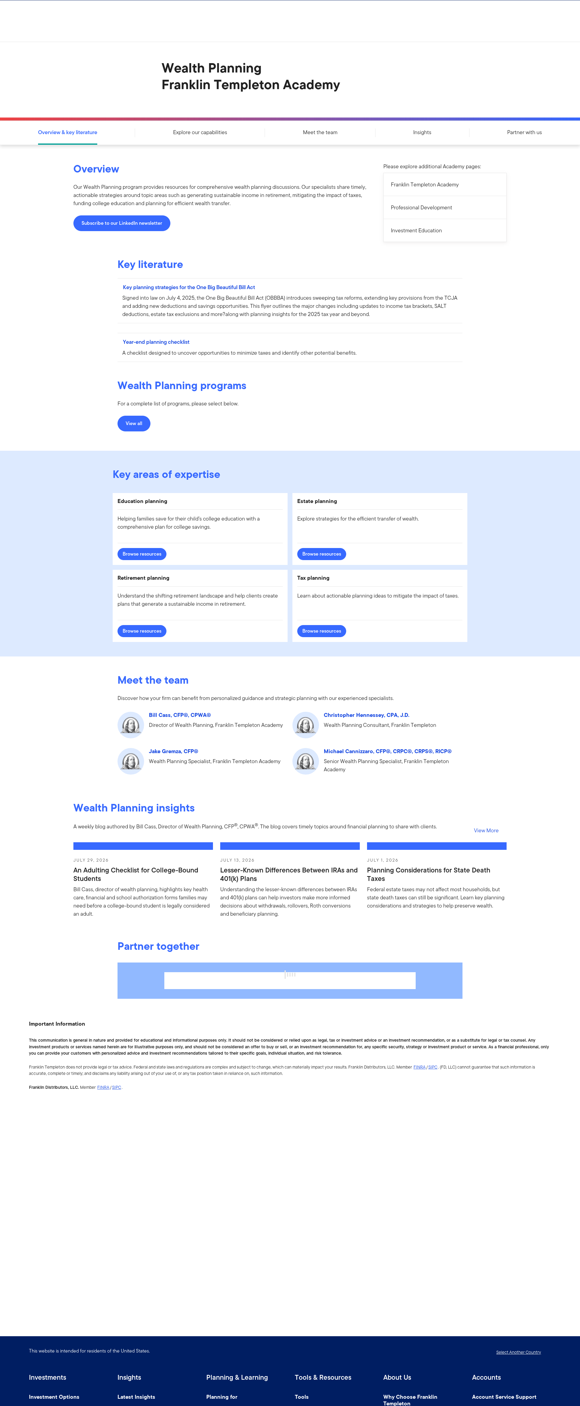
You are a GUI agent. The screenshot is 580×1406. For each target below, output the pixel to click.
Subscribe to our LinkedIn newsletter (122, 223)
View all (134, 423)
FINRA (420, 1067)
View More (486, 830)
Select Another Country (518, 1352)
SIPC (432, 1067)
